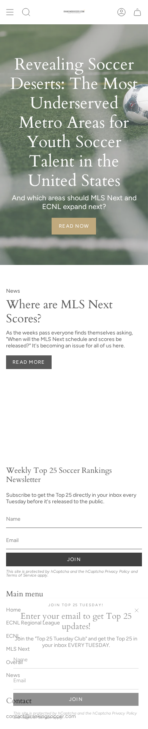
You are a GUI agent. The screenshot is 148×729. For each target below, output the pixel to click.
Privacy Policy (124, 713)
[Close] (136, 610)
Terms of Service (36, 717)
